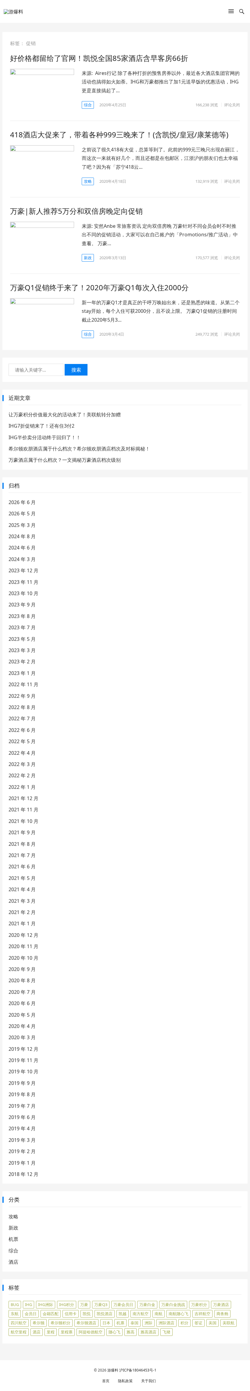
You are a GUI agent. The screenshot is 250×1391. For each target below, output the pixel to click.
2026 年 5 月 (22, 513)
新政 (88, 257)
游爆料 (112, 1370)
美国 (212, 1323)
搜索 (76, 369)
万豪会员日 (123, 1304)
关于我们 (148, 1380)
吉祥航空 (202, 1313)
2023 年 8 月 (22, 616)
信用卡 (71, 1313)
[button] (231, 12)
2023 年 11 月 (23, 582)
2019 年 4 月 (22, 1128)
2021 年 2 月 (22, 912)
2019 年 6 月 (22, 1117)
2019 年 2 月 (22, 1151)
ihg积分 (66, 1304)
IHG (28, 1304)
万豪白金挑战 (173, 1304)
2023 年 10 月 (23, 593)
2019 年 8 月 (22, 1094)
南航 (158, 1313)
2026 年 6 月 (22, 502)
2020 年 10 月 (23, 958)
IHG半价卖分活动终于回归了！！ (45, 437)
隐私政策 (125, 1380)
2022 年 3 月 (22, 764)
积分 (184, 1323)
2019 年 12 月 (23, 1049)
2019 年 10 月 (23, 1071)
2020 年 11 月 (23, 946)
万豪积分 (199, 1304)
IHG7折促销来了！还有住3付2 (41, 425)
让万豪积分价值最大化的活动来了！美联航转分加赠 (65, 414)
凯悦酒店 (104, 1313)
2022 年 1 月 (22, 787)
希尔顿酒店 (86, 1323)
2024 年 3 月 (22, 559)
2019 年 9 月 (22, 1083)
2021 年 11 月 (23, 809)
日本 (106, 1323)
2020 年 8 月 (22, 980)
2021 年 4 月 (22, 889)
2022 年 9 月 (22, 696)
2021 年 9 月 (22, 832)
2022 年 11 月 (23, 684)
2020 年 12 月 (23, 935)
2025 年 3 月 (22, 525)
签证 (198, 1323)
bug (15, 1304)
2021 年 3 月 (22, 901)
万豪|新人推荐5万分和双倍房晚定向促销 (76, 211)
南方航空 (140, 1313)
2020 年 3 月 (22, 1037)
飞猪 (166, 1332)
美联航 (228, 1323)
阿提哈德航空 (90, 1332)
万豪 (84, 1304)
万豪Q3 (100, 1304)
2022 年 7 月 (22, 718)
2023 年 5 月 (22, 639)
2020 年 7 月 (22, 992)
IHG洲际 (45, 1304)
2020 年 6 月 (22, 1003)
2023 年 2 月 (22, 661)
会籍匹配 (51, 1313)
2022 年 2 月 (22, 775)
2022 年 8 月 (22, 707)
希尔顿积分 (60, 1323)
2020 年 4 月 (22, 1026)
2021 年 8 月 (22, 844)
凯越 (123, 1313)
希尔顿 (39, 1323)
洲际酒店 (166, 1323)
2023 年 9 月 (22, 604)
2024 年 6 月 (22, 547)
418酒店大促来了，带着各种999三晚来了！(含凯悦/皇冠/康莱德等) (119, 134)
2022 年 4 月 (22, 753)
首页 (105, 1380)
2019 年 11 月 (23, 1060)
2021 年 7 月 (22, 855)
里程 (51, 1332)
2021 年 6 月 (22, 866)
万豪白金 (147, 1304)
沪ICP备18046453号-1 (137, 1370)
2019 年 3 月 (22, 1140)
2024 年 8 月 (22, 536)
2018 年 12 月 (23, 1174)
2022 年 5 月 (22, 741)
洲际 (148, 1323)
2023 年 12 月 (23, 570)
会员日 (31, 1313)
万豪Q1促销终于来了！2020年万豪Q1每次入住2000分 (99, 287)
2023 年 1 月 (22, 673)
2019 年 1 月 (22, 1163)
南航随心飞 (178, 1313)
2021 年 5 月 (22, 878)
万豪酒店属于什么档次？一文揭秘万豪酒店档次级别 (65, 460)
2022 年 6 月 (22, 730)
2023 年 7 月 (22, 627)
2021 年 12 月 (23, 798)
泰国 (134, 1323)
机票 (13, 1239)
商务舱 (222, 1313)
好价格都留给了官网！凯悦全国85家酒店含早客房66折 (99, 58)
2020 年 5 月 (22, 1014)
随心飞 (114, 1332)
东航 (15, 1313)
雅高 (130, 1332)
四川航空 (19, 1323)
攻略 (88, 181)
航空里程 (19, 1332)
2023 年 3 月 (22, 650)
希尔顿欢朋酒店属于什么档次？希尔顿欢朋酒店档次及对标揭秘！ (79, 448)
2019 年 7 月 (22, 1106)
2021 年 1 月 (22, 923)
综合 (88, 105)
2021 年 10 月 (23, 821)
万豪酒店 (221, 1304)
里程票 (67, 1332)
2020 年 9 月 (22, 969)
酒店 (13, 1262)
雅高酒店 (148, 1332)
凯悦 (87, 1313)
